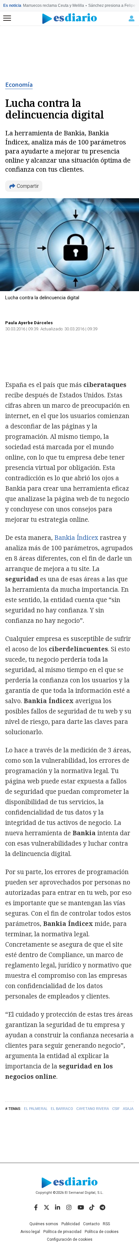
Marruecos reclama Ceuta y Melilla (53, 5)
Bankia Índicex (76, 537)
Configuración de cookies (69, 1239)
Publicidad (70, 1224)
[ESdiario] (69, 18)
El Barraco (62, 1109)
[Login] (131, 18)
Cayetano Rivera (92, 1109)
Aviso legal (30, 1231)
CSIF (116, 1109)
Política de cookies (102, 1231)
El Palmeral (36, 1109)
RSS (106, 1224)
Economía (19, 85)
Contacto (91, 1224)
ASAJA (128, 1109)
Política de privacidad (62, 1231)
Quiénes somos (43, 1224)
